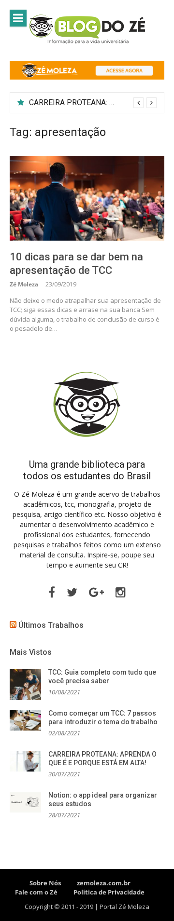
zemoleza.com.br (103, 883)
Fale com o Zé (36, 892)
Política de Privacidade (109, 892)
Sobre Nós (45, 883)
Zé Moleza (24, 284)
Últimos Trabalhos (51, 625)
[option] (93, 102)
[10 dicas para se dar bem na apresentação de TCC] (87, 198)
